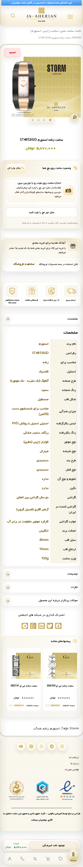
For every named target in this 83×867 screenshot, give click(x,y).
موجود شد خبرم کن (54, 845)
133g (45, 558)
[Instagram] (62, 746)
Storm (74, 728)
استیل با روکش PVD (25, 423)
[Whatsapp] (41, 746)
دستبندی (43, 460)
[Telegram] (51, 746)
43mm (44, 540)
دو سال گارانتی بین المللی (33, 497)
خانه (78, 31)
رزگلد (45, 432)
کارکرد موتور (41, 521)
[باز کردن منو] (70, 16)
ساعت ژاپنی (50, 31)
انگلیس (44, 530)
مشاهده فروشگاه (23, 264)
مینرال (44, 451)
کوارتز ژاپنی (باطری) (36, 442)
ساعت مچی (67, 31)
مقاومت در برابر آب (19, 521)
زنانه (46, 362)
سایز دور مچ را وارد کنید (41, 212)
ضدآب (37, 728)
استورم (44, 343)
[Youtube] (21, 746)
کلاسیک (44, 371)
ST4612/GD (40, 353)
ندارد (45, 479)
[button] (74, 118)
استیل (44, 423)
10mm (44, 549)
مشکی (27, 432)
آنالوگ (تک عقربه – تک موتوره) (29, 380)
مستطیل (43, 399)
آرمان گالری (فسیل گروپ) (32, 509)
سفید (45, 390)
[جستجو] (13, 15)
